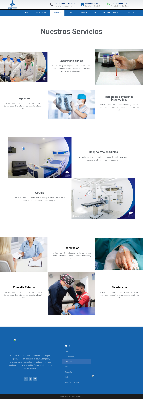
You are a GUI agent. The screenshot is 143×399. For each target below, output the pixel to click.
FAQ (95, 13)
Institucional (41, 13)
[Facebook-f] (129, 12)
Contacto (83, 13)
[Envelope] (35, 379)
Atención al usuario (111, 13)
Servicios (57, 13)
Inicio (27, 13)
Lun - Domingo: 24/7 (119, 3)
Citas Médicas (91, 3)
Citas (70, 13)
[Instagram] (133, 12)
